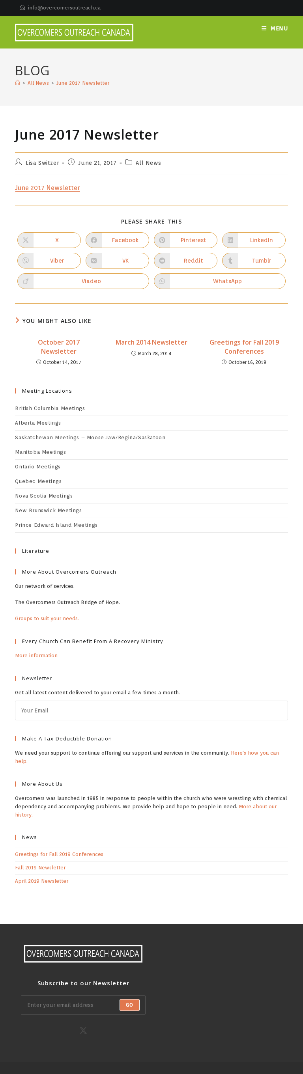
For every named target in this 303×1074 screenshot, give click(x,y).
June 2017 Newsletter (82, 83)
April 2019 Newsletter (41, 881)
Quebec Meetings (38, 481)
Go (129, 1005)
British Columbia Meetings (50, 408)
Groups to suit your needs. (47, 618)
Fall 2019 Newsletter (40, 868)
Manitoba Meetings (40, 452)
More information (36, 655)
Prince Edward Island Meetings (56, 525)
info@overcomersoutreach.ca (64, 8)
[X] (83, 1031)
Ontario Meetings (38, 467)
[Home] (17, 83)
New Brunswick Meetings (48, 510)
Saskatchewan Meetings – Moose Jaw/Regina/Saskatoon (90, 437)
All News (148, 163)
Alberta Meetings (38, 423)
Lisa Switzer (42, 163)
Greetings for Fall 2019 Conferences (244, 346)
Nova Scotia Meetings (44, 496)
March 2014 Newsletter (151, 342)
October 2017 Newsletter (59, 346)
